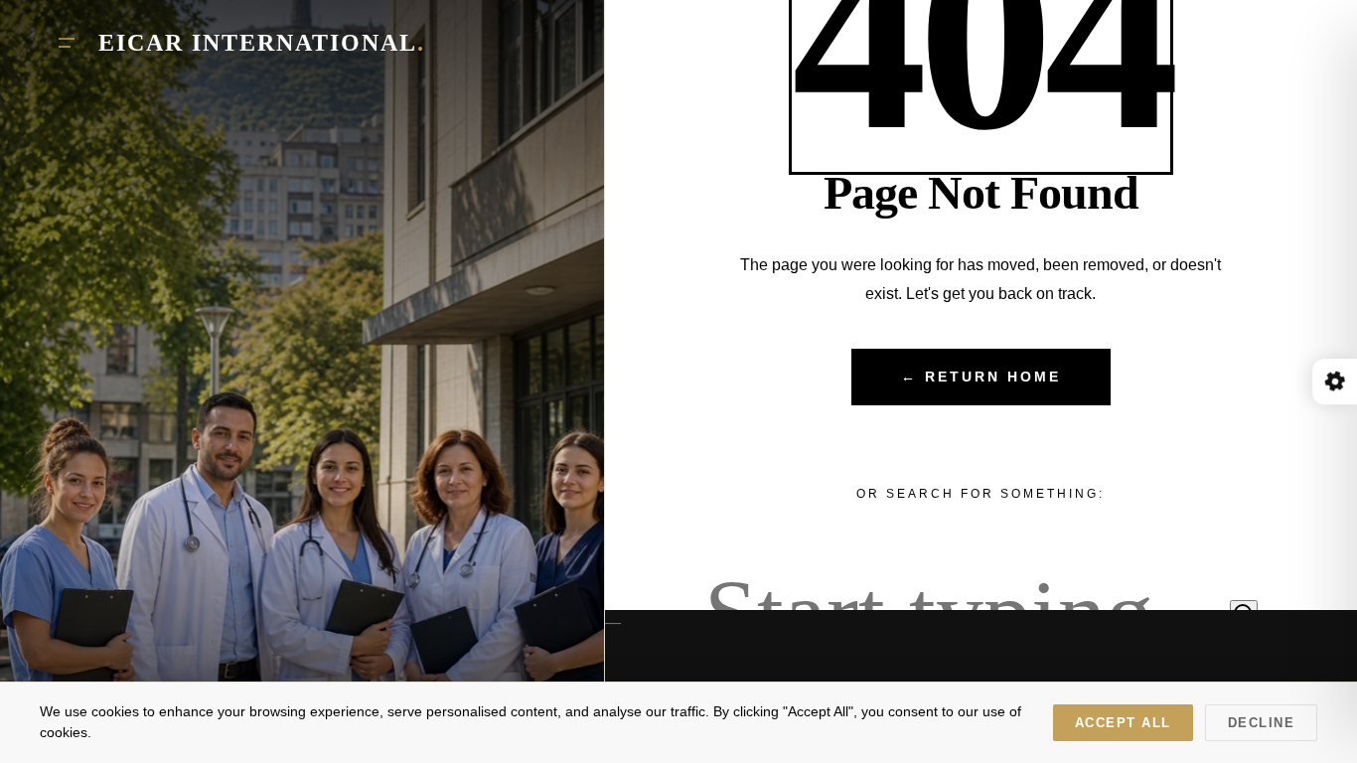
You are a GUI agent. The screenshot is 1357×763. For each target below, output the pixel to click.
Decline (1261, 722)
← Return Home (981, 377)
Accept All (1123, 722)
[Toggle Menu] (66, 43)
